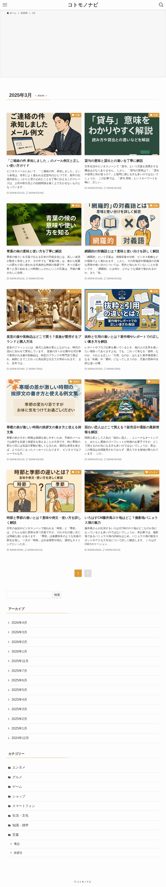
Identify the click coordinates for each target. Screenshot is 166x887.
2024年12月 (20, 738)
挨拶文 (18, 852)
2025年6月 (19, 680)
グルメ (17, 777)
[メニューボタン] (5, 5)
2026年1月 (19, 651)
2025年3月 (19, 709)
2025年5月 (19, 690)
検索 (57, 594)
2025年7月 (19, 670)
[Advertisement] (83, 45)
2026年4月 (19, 622)
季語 (17, 844)
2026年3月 (19, 632)
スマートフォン (23, 806)
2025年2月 (19, 719)
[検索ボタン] (161, 5)
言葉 (15, 834)
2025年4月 (19, 699)
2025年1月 (19, 728)
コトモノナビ (83, 4)
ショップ (18, 796)
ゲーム (17, 786)
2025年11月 (20, 661)
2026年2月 (19, 642)
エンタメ (18, 767)
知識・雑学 (20, 825)
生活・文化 (20, 815)
